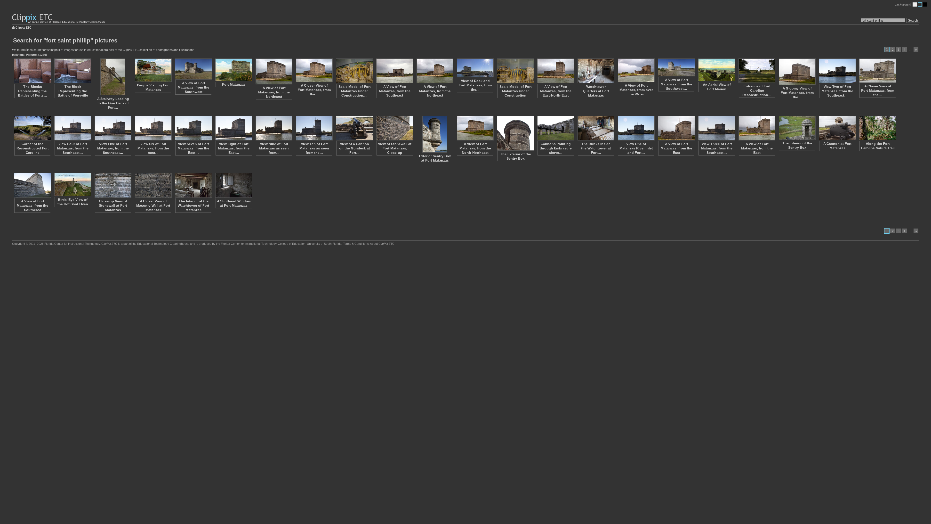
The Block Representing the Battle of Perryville (73, 91)
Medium (920, 4)
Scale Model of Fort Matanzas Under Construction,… (354, 91)
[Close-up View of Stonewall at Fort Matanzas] (113, 185)
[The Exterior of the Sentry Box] (515, 133)
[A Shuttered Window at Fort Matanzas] (233, 185)
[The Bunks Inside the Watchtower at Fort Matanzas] (596, 128)
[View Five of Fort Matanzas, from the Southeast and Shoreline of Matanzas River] (113, 128)
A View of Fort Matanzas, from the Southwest (193, 87)
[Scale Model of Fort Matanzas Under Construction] (515, 70)
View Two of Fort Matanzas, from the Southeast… (837, 91)
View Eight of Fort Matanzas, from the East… (233, 148)
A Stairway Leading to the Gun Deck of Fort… (113, 103)
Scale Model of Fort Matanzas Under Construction (515, 91)
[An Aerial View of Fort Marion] (716, 69)
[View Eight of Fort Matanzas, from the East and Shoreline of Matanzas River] (233, 128)
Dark (925, 4)
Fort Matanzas (234, 84)
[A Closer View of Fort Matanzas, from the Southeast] (877, 70)
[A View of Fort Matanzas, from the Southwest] (193, 69)
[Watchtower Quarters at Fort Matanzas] (596, 70)
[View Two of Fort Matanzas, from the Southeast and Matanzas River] (837, 70)
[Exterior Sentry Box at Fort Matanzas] (435, 134)
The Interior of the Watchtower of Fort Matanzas (193, 205)
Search (913, 20)
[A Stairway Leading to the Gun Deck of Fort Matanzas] (113, 76)
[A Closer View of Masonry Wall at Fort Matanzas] (153, 185)
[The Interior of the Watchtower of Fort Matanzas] (193, 185)
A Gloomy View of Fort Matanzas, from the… (797, 92)
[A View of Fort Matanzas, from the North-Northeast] (475, 128)
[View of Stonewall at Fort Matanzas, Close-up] (394, 128)
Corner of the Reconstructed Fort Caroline (32, 148)
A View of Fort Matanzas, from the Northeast (274, 92)
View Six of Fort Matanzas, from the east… (153, 148)
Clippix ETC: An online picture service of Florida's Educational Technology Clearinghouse (59, 19)
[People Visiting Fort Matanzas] (153, 70)
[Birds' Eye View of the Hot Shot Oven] (72, 184)
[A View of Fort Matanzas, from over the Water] (636, 70)
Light (915, 4)
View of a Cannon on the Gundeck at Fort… (354, 148)
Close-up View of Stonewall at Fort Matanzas (113, 205)
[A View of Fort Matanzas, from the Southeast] (394, 70)
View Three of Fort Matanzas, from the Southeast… (716, 148)
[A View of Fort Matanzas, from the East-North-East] (555, 70)
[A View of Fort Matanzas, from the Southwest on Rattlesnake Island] (676, 67)
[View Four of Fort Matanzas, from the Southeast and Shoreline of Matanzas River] (72, 128)
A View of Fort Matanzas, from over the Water (636, 89)
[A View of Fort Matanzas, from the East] (676, 128)
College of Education (291, 244)
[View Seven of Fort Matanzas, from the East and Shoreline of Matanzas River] (193, 128)
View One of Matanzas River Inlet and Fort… (636, 148)
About (382, 244)
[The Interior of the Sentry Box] (797, 128)
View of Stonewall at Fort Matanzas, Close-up (394, 148)
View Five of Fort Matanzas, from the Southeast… (113, 148)
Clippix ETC (24, 27)
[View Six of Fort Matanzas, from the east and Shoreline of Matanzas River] (153, 128)
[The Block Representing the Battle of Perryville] (72, 70)
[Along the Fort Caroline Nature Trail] (877, 128)
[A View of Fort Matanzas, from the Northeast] (274, 71)
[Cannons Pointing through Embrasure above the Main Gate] (555, 128)
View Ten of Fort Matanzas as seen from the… (314, 148)
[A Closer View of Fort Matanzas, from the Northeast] (314, 70)
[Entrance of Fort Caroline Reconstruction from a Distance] (756, 70)
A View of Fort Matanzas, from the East (676, 148)
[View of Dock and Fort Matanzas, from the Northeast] (475, 67)
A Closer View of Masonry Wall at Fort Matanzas (153, 205)
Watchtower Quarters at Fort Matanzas (596, 91)
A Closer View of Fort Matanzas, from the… (314, 89)
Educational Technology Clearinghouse (163, 244)
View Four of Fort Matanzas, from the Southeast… (72, 148)
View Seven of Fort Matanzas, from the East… (193, 148)
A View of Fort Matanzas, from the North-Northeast (475, 148)
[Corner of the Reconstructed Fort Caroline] (32, 128)
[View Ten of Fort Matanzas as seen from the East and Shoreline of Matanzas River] (314, 128)
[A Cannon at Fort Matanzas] (837, 128)
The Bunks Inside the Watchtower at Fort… (596, 148)
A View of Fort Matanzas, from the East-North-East (555, 91)
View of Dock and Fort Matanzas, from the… (475, 85)
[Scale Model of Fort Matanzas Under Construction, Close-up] (354, 70)
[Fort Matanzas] (233, 69)
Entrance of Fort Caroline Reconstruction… (756, 90)
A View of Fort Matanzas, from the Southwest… (676, 84)
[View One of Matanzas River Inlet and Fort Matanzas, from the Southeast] (636, 128)
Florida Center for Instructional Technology (72, 244)
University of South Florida (324, 244)
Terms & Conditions (356, 244)
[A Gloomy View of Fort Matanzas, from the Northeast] (797, 71)
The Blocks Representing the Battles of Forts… (32, 91)
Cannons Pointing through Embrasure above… (556, 148)
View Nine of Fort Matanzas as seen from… (274, 148)
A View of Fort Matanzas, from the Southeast (394, 91)
